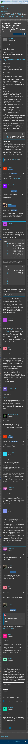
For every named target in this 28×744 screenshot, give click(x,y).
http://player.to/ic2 (16, 178)
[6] (6, 252)
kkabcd (14, 701)
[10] (6, 283)
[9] (6, 282)
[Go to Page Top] (25, 741)
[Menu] (26, 1)
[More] (24, 45)
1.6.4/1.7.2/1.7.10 (5, 16)
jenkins (20, 13)
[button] (20, 241)
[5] (6, 250)
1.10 (19, 16)
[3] (6, 247)
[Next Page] (17, 728)
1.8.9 (12, 16)
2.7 (16, 14)
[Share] (24, 34)
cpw (6, 397)
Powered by (14, 741)
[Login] (22, 2)
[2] (6, 138)
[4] (6, 248)
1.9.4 (16, 16)
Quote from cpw (11, 614)
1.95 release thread (8, 628)
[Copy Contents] (23, 134)
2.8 (19, 14)
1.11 (22, 16)
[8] (6, 255)
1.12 (25, 16)
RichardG (6, 31)
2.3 (8, 14)
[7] (6, 253)
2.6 (14, 14)
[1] (6, 136)
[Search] (18, 1)
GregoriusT (15, 159)
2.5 (11, 14)
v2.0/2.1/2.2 (4, 14)
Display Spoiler (9, 295)
